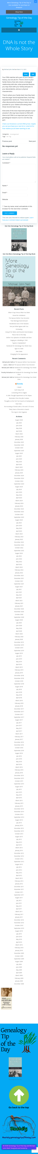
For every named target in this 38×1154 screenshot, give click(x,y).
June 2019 (19, 659)
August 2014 (19, 820)
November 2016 (19, 745)
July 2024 (19, 489)
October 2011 (19, 892)
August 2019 (19, 653)
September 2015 (19, 784)
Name (5, 186)
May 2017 (19, 728)
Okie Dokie (19, 351)
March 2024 (19, 500)
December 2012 (19, 853)
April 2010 (19, 942)
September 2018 (19, 684)
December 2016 (19, 742)
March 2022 (19, 567)
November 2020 (19, 611)
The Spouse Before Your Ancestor (19, 318)
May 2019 (19, 661)
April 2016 (19, 764)
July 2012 (19, 867)
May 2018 (19, 695)
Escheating (19, 329)
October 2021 (19, 581)
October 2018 (19, 681)
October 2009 (19, 956)
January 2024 (19, 506)
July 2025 (19, 456)
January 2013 (19, 850)
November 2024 (19, 478)
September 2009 (19, 959)
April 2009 (19, 973)
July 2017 (19, 723)
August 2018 (19, 686)
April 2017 (19, 731)
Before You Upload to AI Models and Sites (19, 337)
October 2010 (19, 925)
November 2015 (19, 778)
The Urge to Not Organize (19, 412)
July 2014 (19, 823)
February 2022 (19, 570)
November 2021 (19, 578)
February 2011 (19, 914)
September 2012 (19, 861)
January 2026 (19, 439)
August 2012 (19, 864)
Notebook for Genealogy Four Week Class (19, 346)
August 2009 (19, 961)
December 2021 (19, 575)
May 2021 (19, 595)
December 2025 (19, 442)
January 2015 (19, 806)
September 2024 (19, 484)
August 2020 (19, 620)
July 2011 (19, 900)
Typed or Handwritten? (19, 343)
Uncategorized (14, 134)
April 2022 (19, 564)
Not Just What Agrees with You (19, 326)
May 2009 (19, 970)
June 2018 (19, 692)
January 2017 (19, 739)
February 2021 (19, 603)
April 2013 (19, 845)
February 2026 (19, 437)
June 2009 (19, 967)
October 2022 (19, 548)
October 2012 (19, 859)
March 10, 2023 (21, 69)
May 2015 (19, 795)
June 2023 (19, 525)
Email (4, 193)
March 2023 (19, 534)
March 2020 (19, 634)
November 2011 (19, 889)
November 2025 (19, 445)
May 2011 (19, 906)
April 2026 (19, 431)
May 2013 (19, 842)
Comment (6, 163)
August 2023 (19, 520)
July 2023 (19, 523)
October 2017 (19, 714)
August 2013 (19, 836)
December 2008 (19, 984)
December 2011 (19, 886)
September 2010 (19, 928)
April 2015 (19, 798)
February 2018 (19, 703)
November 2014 (19, 811)
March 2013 (19, 848)
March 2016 (19, 767)
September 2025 (19, 450)
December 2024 (19, 475)
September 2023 (19, 517)
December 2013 (19, 828)
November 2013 (19, 831)
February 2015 (19, 803)
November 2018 (19, 678)
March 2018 (19, 700)
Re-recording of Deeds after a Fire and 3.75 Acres (19, 406)
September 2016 (19, 750)
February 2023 (19, 537)
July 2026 (19, 423)
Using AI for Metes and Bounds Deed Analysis (19, 332)
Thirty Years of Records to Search (19, 409)
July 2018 (19, 689)
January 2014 (19, 825)
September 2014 (19, 817)
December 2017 (19, 709)
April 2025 (19, 464)
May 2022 (19, 561)
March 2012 (19, 878)
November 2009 (19, 953)
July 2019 (19, 656)
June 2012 (19, 870)
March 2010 (19, 945)
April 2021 (19, 598)
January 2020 (19, 639)
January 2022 (19, 573)
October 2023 (19, 514)
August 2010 (19, 931)
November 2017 (19, 711)
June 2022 (19, 559)
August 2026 (19, 420)
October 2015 (19, 781)
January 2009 (19, 981)
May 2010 (19, 939)
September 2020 (19, 617)
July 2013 (19, 839)
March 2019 (19, 667)
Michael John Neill (9, 69)
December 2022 (19, 542)
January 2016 (19, 773)
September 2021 (19, 584)
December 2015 (19, 775)
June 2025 (19, 459)
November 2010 (19, 923)
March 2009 (19, 975)
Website (5, 199)
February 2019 (19, 670)
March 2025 (19, 467)
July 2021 (19, 589)
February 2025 (19, 470)
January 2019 (19, 673)
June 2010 (19, 936)
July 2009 (19, 964)
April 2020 (19, 631)
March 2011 (19, 911)
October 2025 (19, 448)
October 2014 (19, 814)
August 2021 (19, 587)
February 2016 (19, 770)
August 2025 (19, 453)
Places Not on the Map (19, 335)
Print (25, 74)
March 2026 (19, 434)
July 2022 (19, 556)
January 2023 (19, 539)
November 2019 (19, 645)
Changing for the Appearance (19, 354)
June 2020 (19, 625)
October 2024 (19, 481)
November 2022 (19, 545)
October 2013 (19, 834)
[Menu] (19, 30)
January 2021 (19, 606)
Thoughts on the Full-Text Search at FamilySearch (19, 401)
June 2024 (19, 492)
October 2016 (19, 748)
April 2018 (19, 698)
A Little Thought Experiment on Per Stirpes (19, 395)
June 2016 (19, 759)
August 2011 (19, 897)
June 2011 (19, 903)
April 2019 (19, 664)
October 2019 (19, 648)
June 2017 (19, 725)
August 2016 (19, 753)
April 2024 (19, 498)
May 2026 (19, 428)
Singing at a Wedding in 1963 (19, 340)
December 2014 (19, 809)
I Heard (19, 387)
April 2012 (19, 875)
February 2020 (19, 636)
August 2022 (19, 553)
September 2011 (19, 895)
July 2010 (19, 934)
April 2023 (19, 531)
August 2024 (19, 487)
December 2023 (19, 509)
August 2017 (19, 720)
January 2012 (19, 884)
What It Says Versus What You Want (19, 312)
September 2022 (19, 550)
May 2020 (19, 628)
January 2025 (19, 473)
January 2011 (19, 917)
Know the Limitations (19, 315)
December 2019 (19, 642)
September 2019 (19, 650)
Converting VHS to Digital (19, 393)
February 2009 (19, 978)
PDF (33, 74)
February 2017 (19, 736)
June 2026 (19, 425)
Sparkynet (31, 1148)
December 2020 (19, 609)
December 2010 (19, 920)
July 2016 (19, 756)
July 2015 (19, 789)
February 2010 (19, 947)
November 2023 (19, 511)
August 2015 (19, 786)
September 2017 (19, 717)
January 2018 (19, 706)
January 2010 (19, 950)
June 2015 (19, 792)
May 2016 (19, 761)
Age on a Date (19, 348)
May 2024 (19, 495)
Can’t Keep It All (19, 390)
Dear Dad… (19, 404)
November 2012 (19, 856)
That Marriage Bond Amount (19, 321)
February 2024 (19, 503)
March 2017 (19, 734)
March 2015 (19, 800)
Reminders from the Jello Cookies (19, 398)
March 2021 (19, 600)
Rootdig (20, 384)
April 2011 (19, 909)
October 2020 (19, 614)
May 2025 (19, 461)
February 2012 (19, 881)
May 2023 (19, 528)
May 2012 (19, 873)
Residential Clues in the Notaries (19, 324)
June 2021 (19, 592)
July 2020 (19, 623)
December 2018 (19, 675)
